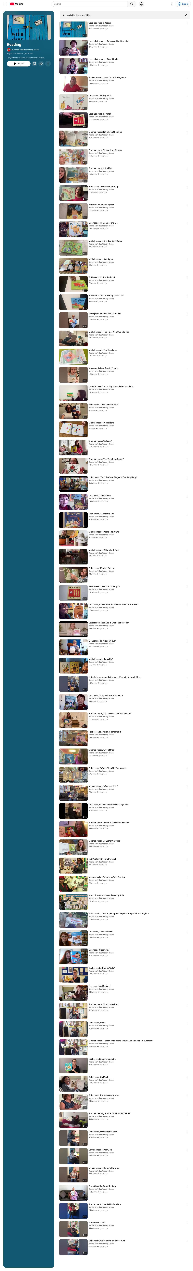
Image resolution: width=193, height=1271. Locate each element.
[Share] (41, 63)
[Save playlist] (34, 63)
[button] (29, 27)
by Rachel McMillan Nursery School (25, 50)
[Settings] (171, 4)
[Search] (131, 4)
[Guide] (5, 4)
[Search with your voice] (141, 4)
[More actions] (48, 63)
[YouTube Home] (16, 4)
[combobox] (90, 4)
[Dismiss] (185, 15)
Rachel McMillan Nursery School (101, 26)
